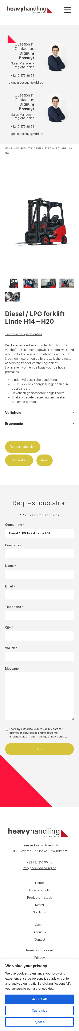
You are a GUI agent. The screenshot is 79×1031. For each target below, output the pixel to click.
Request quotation (22, 446)
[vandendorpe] (30, 10)
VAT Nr (11, 648)
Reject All (39, 1022)
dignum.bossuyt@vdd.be (26, 82)
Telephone (14, 607)
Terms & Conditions (39, 950)
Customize (39, 1010)
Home (8, 148)
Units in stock (19, 460)
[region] (39, 995)
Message (12, 668)
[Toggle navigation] (67, 10)
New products (23, 148)
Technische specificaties (23, 334)
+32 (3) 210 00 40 (39, 862)
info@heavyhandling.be (39, 868)
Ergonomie (14, 423)
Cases (39, 925)
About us (39, 932)
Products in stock (39, 898)
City (9, 627)
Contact (39, 939)
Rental (39, 905)
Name (10, 565)
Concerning (14, 524)
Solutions (39, 912)
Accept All (39, 999)
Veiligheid (13, 412)
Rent (44, 460)
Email (10, 586)
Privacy (39, 958)
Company (13, 545)
